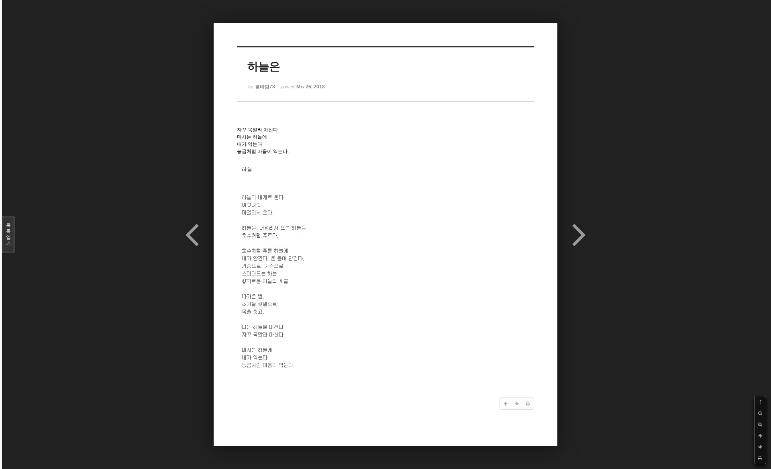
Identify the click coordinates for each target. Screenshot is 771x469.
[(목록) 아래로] (760, 447)
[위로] (760, 435)
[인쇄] (760, 458)
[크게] (760, 413)
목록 (8, 234)
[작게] (760, 424)
